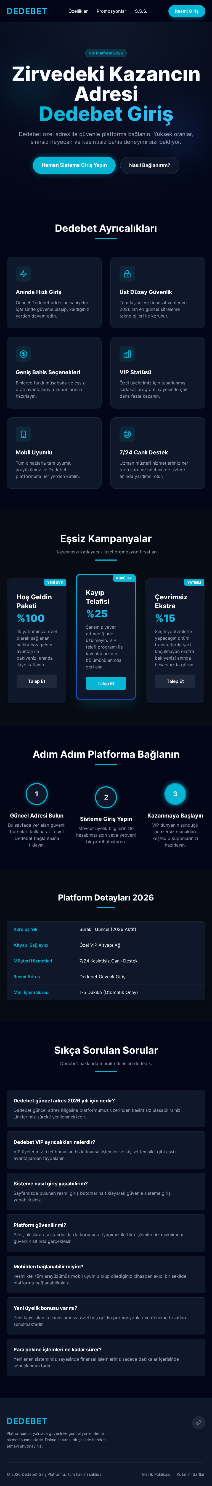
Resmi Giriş (187, 11)
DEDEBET (27, 11)
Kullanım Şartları (191, 1474)
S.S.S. (141, 11)
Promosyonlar (111, 11)
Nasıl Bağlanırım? (149, 165)
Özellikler (78, 11)
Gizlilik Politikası (156, 1474)
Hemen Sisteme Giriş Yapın (74, 165)
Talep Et (36, 681)
